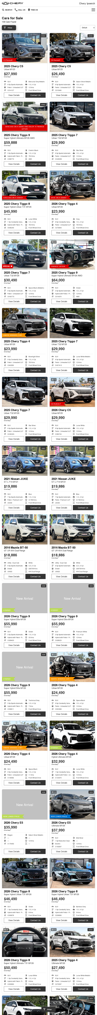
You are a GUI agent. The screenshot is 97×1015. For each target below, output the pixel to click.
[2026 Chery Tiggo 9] (24, 598)
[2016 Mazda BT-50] (24, 529)
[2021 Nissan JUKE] (24, 461)
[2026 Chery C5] (72, 392)
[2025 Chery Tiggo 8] (24, 186)
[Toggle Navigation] (93, 10)
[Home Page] (12, 3)
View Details (14, 95)
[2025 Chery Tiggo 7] (72, 117)
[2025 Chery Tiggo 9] (24, 117)
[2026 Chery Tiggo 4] (72, 186)
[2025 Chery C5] (24, 48)
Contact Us (35, 95)
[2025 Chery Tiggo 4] (24, 323)
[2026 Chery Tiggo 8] (24, 873)
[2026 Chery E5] (24, 804)
